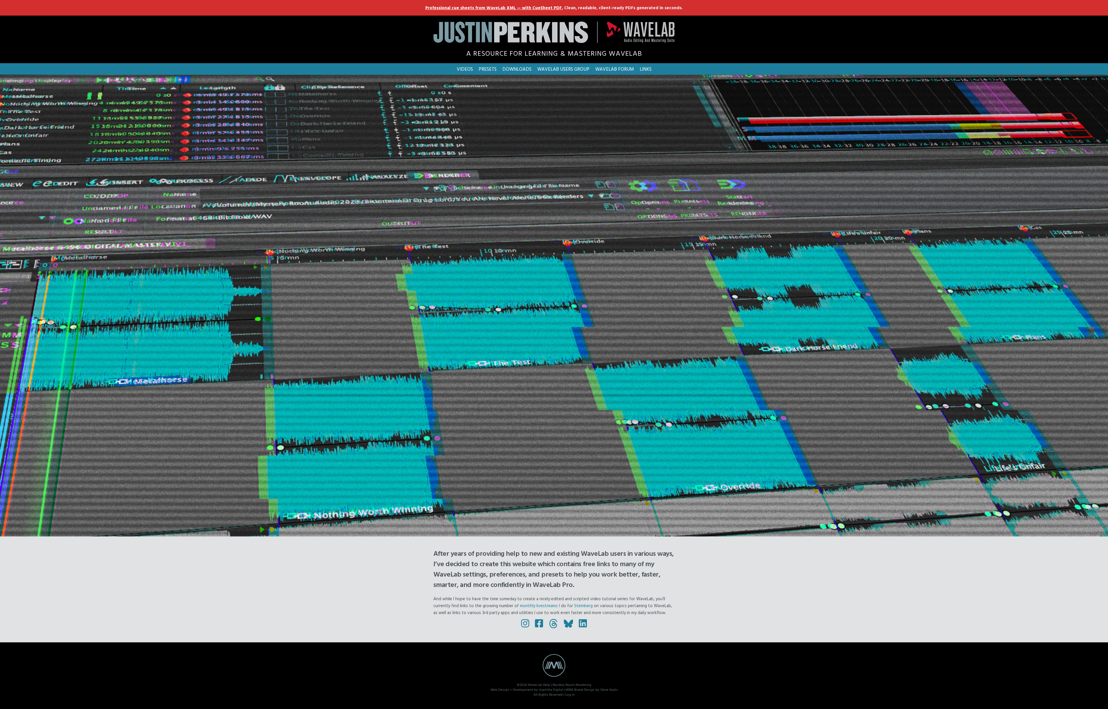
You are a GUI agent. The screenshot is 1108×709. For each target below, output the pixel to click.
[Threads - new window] (553, 623)
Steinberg (583, 605)
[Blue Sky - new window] (568, 623)
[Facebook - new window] (539, 623)
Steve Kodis (609, 689)
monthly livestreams (539, 605)
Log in (570, 694)
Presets (488, 68)
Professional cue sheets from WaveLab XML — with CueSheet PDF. (494, 7)
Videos (465, 68)
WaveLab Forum (614, 68)
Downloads (516, 68)
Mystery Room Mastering (572, 684)
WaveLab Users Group (563, 68)
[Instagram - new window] (525, 623)
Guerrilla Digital (551, 689)
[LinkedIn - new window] (583, 623)
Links (646, 68)
